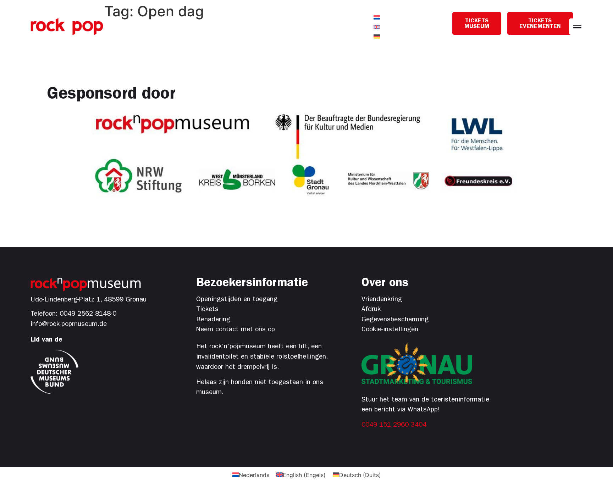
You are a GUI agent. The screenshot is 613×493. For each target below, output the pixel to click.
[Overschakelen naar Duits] (376, 36)
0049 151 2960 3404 (393, 425)
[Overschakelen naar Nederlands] (376, 17)
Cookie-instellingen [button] (389, 330)
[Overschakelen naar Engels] (376, 27)
